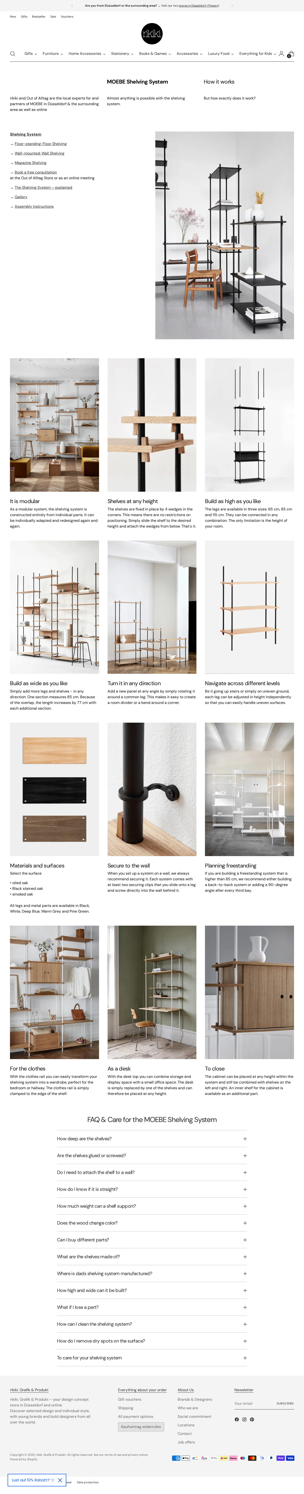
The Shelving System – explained (43, 187)
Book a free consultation (36, 172)
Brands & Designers (195, 1399)
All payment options (135, 1416)
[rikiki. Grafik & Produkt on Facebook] (237, 1420)
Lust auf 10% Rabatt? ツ (33, 1480)
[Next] (232, 5)
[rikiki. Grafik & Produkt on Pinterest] (252, 1420)
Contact (185, 1433)
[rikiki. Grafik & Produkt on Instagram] (245, 1420)
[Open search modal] (12, 53)
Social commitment (194, 1416)
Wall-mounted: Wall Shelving (39, 153)
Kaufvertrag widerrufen (141, 1426)
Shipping (125, 1407)
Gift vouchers (129, 1399)
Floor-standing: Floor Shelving (41, 143)
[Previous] (72, 5)
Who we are (188, 1407)
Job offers (186, 1442)
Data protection (88, 1482)
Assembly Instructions (34, 206)
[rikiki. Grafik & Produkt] (152, 34)
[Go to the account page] (281, 53)
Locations (186, 1425)
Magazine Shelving (31, 162)
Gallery (21, 196)
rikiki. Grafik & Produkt (51, 1455)
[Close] (60, 1480)
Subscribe (285, 1403)
